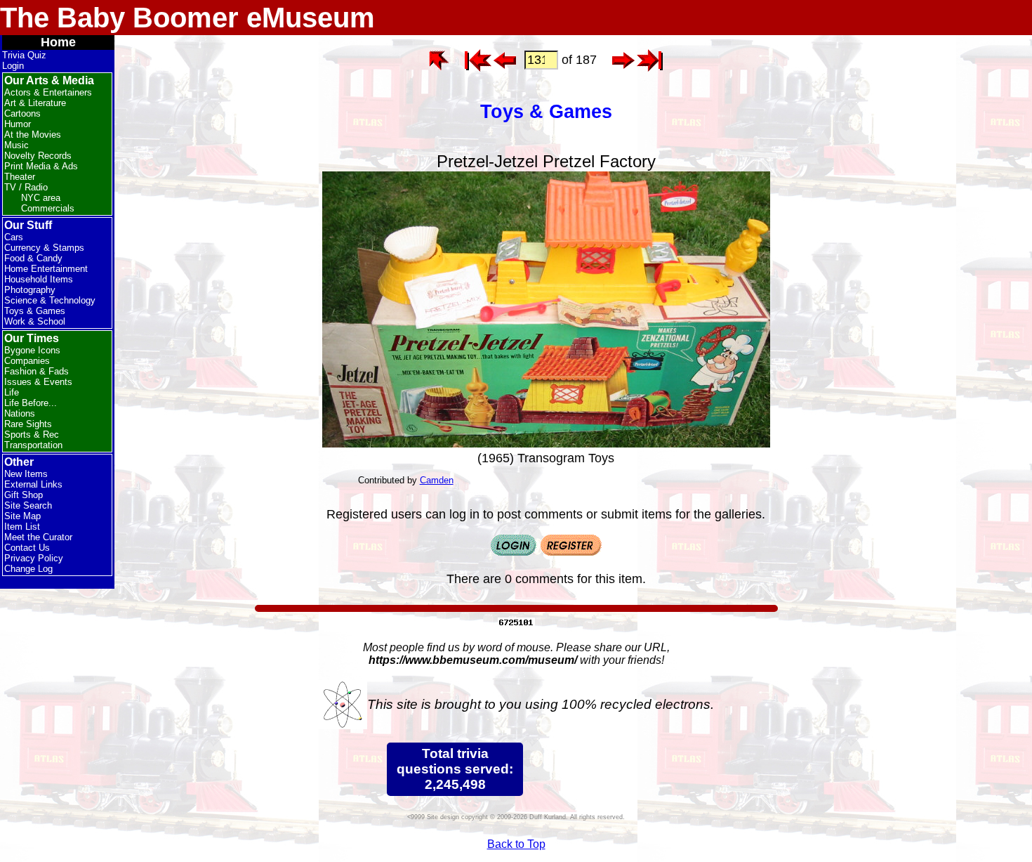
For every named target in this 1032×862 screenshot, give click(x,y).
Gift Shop (23, 495)
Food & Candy (33, 258)
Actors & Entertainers (48, 92)
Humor (17, 124)
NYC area (40, 197)
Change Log (28, 568)
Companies (27, 360)
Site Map (22, 516)
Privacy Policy (33, 558)
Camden (437, 480)
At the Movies (32, 134)
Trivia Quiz (24, 55)
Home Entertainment (46, 268)
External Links (33, 484)
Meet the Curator (38, 537)
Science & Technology (49, 300)
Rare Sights (28, 424)
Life (11, 392)
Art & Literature (35, 103)
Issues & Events (38, 382)
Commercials (47, 208)
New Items (26, 474)
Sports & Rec (31, 434)
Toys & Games (34, 311)
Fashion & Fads (36, 371)
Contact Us (27, 547)
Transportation (33, 445)
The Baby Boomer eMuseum (187, 17)
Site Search (28, 505)
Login (13, 65)
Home (58, 42)
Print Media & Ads (41, 166)
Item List (22, 526)
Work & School (34, 321)
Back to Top (516, 844)
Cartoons (22, 113)
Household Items (38, 279)
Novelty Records (38, 155)
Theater (19, 176)
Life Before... (30, 403)
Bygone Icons (32, 350)
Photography (29, 290)
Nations (19, 413)
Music (16, 145)
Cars (13, 237)
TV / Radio (26, 187)
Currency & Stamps (44, 247)
